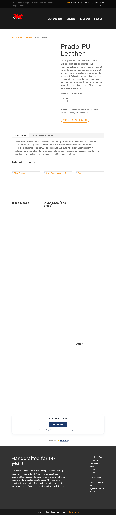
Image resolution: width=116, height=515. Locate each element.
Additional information (43, 135)
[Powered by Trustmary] (58, 440)
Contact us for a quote (75, 119)
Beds (20, 37)
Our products (55, 19)
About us (97, 19)
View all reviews (58, 424)
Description (20, 135)
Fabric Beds (28, 37)
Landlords (85, 19)
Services (71, 19)
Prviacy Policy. (72, 512)
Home (14, 37)
